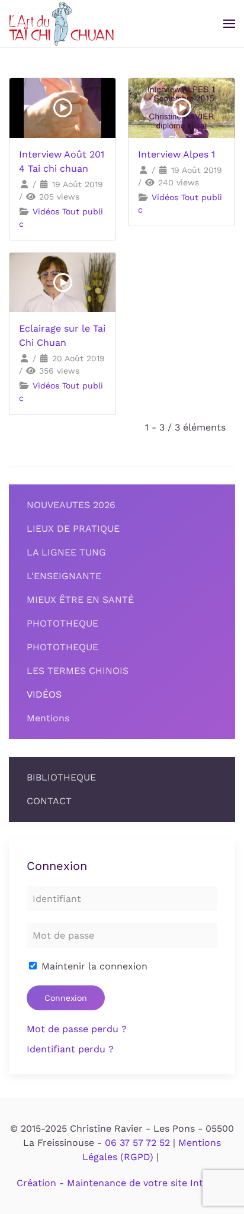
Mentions (48, 718)
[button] (229, 23)
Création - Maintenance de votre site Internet (122, 1183)
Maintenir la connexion (92, 966)
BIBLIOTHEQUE (61, 777)
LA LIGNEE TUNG (66, 552)
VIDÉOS (44, 694)
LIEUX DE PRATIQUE (73, 528)
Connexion (65, 998)
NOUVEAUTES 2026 (71, 504)
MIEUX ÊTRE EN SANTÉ (80, 599)
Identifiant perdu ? (70, 1049)
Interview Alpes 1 (176, 154)
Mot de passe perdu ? (77, 1029)
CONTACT (49, 801)
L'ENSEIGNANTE (64, 576)
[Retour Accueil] (61, 23)
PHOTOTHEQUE (62, 623)
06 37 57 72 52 (137, 1142)
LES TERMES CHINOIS (78, 670)
